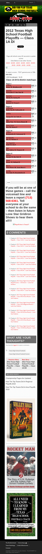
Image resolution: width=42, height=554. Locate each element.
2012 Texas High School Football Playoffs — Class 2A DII (13, 365)
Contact (8, 548)
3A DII (33, 63)
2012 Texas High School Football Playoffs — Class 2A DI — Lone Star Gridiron (23, 257)
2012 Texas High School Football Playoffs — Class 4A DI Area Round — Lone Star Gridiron (23, 296)
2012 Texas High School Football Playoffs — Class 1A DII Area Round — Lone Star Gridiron (23, 327)
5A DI (8, 63)
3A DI (28, 63)
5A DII (13, 63)
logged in (15, 345)
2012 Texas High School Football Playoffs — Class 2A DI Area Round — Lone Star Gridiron (23, 320)
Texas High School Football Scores (19, 354)
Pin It (18, 49)
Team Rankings (10, 545)
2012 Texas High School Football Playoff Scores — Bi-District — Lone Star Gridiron (23, 282)
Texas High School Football (17, 351)
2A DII (18, 65)
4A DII (23, 63)
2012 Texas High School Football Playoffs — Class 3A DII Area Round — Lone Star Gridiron (23, 312)
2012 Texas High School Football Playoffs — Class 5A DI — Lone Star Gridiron (23, 245)
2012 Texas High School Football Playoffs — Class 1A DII (28, 365)
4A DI (18, 63)
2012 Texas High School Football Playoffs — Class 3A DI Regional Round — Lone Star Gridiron (23, 304)
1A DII (28, 65)
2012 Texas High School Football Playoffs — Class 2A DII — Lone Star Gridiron (23, 263)
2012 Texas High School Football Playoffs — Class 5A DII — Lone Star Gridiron (23, 275)
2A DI (13, 65)
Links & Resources (22, 545)
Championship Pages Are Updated (18, 378)
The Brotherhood (11, 543)
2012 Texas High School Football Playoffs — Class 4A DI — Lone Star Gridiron (23, 289)
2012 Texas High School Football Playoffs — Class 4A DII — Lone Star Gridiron (23, 269)
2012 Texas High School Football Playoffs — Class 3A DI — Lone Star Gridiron (23, 251)
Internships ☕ (22, 543)
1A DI (23, 65)
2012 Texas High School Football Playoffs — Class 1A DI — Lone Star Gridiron (23, 239)
